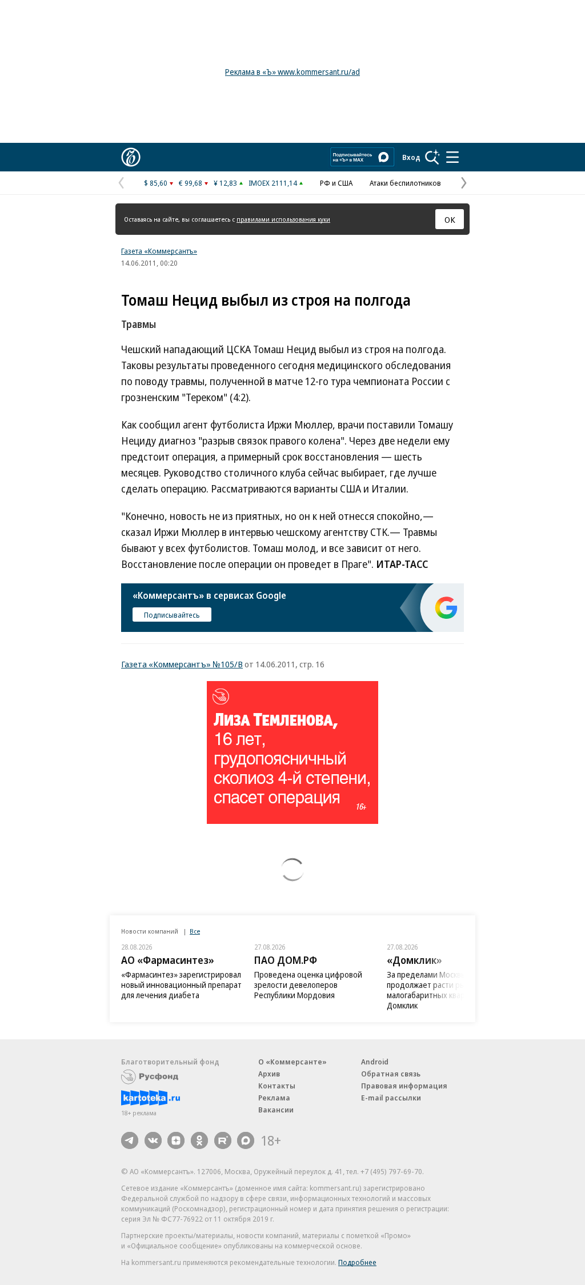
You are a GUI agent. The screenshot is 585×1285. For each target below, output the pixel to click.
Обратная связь (390, 1073)
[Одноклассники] (199, 1140)
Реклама (274, 1097)
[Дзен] (176, 1140)
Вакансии (276, 1109)
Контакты (276, 1085)
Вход (411, 157)
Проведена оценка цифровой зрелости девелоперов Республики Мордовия (308, 984)
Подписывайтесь (172, 615)
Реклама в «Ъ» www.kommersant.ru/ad (292, 71)
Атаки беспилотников (405, 183)
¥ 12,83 (225, 183)
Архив (269, 1073)
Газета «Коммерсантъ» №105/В (182, 664)
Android (374, 1061)
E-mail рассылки (391, 1097)
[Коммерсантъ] (131, 157)
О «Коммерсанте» (292, 1061)
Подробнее (357, 1262)
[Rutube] (222, 1140)
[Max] (245, 1140)
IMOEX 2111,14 (273, 183)
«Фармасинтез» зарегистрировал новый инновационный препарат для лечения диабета (181, 984)
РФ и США (336, 183)
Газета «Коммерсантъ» (159, 251)
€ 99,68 (190, 183)
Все (195, 931)
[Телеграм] (129, 1140)
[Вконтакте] (153, 1140)
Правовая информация (404, 1085)
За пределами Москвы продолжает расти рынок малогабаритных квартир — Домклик (437, 990)
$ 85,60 (155, 183)
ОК (449, 219)
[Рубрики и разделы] (452, 157)
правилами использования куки (283, 219)
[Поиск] (432, 157)
